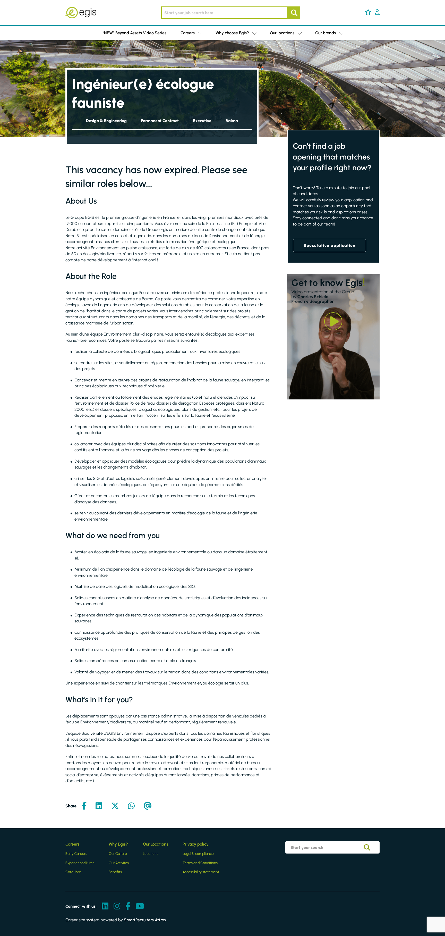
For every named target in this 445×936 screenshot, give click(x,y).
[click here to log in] (377, 12)
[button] (368, 12)
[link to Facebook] (127, 906)
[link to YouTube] (139, 906)
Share (70, 806)
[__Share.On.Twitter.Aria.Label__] (115, 806)
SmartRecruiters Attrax (145, 919)
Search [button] (293, 12)
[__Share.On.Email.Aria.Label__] (148, 806)
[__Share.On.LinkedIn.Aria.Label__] (99, 806)
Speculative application (329, 245)
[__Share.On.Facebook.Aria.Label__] (84, 806)
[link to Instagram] (117, 906)
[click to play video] (333, 321)
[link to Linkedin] (105, 906)
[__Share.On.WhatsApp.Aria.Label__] (131, 806)
